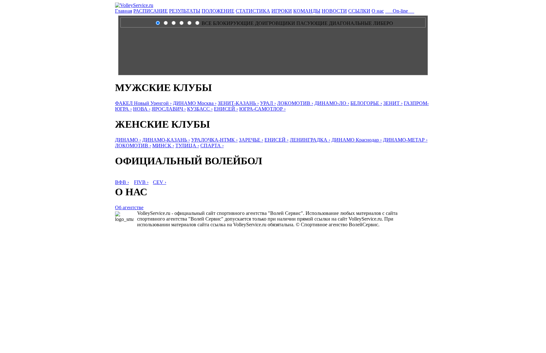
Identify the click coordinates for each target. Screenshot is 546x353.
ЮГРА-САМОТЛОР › (262, 109)
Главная (123, 11)
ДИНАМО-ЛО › (331, 103)
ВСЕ (207, 23)
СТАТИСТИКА (253, 11)
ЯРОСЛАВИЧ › (169, 109)
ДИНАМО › (128, 140)
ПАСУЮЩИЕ (312, 23)
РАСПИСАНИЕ (150, 11)
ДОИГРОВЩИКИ (275, 23)
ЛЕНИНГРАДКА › (310, 140)
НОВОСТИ (334, 11)
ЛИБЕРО (383, 23)
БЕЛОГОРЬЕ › (366, 103)
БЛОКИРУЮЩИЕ (233, 23)
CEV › (159, 182)
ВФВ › (122, 182)
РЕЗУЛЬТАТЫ (184, 11)
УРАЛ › (268, 103)
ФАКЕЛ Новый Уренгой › (143, 103)
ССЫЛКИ (359, 11)
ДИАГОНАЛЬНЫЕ (350, 23)
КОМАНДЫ (306, 11)
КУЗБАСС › (200, 109)
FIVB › (141, 182)
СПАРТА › (212, 145)
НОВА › (141, 109)
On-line (399, 11)
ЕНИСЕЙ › (226, 109)
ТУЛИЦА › (187, 145)
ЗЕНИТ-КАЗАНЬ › (238, 103)
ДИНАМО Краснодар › (356, 140)
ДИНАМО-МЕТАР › (405, 140)
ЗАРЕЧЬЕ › (251, 140)
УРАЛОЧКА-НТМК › (214, 140)
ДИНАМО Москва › (194, 103)
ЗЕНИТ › (393, 103)
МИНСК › (163, 145)
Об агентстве (129, 207)
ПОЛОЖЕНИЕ (218, 11)
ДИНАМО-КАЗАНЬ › (166, 140)
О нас (378, 11)
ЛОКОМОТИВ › (295, 103)
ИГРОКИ (281, 11)
